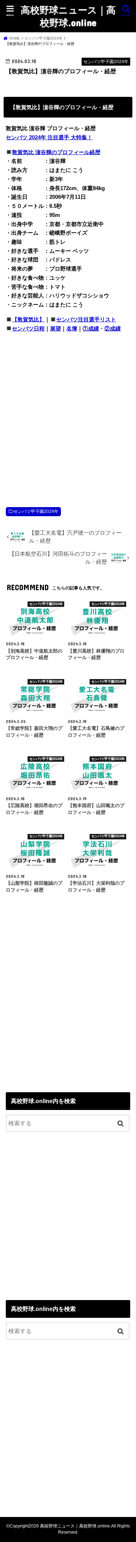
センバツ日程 (28, 329)
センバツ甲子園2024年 (35, 511)
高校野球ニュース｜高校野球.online (68, 16)
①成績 (91, 329)
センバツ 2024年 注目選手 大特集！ (49, 137)
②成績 (112, 329)
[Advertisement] (68, 412)
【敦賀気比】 (28, 319)
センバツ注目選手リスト (86, 319)
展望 (55, 329)
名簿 (71, 329)
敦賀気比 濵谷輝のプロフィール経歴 (56, 152)
